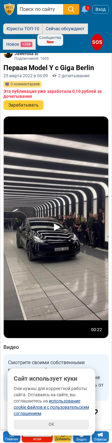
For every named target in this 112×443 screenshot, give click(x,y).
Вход (100, 9)
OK (51, 424)
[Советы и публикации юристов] (9, 9)
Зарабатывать (23, 104)
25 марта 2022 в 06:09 (25, 75)
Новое (18, 44)
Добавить (62, 439)
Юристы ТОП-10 (23, 28)
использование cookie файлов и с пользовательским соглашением (51, 407)
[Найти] (71, 9)
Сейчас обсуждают (65, 28)
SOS (97, 42)
